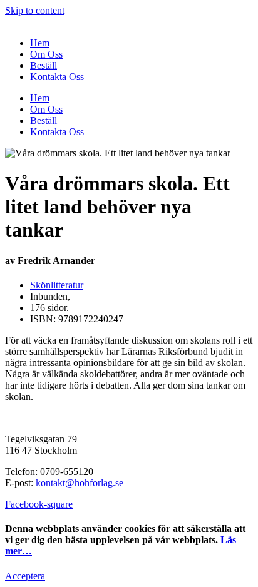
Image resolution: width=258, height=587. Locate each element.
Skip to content (34, 10)
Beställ (43, 65)
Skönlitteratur (56, 285)
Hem (39, 43)
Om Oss (46, 54)
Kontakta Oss (57, 76)
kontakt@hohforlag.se (79, 482)
